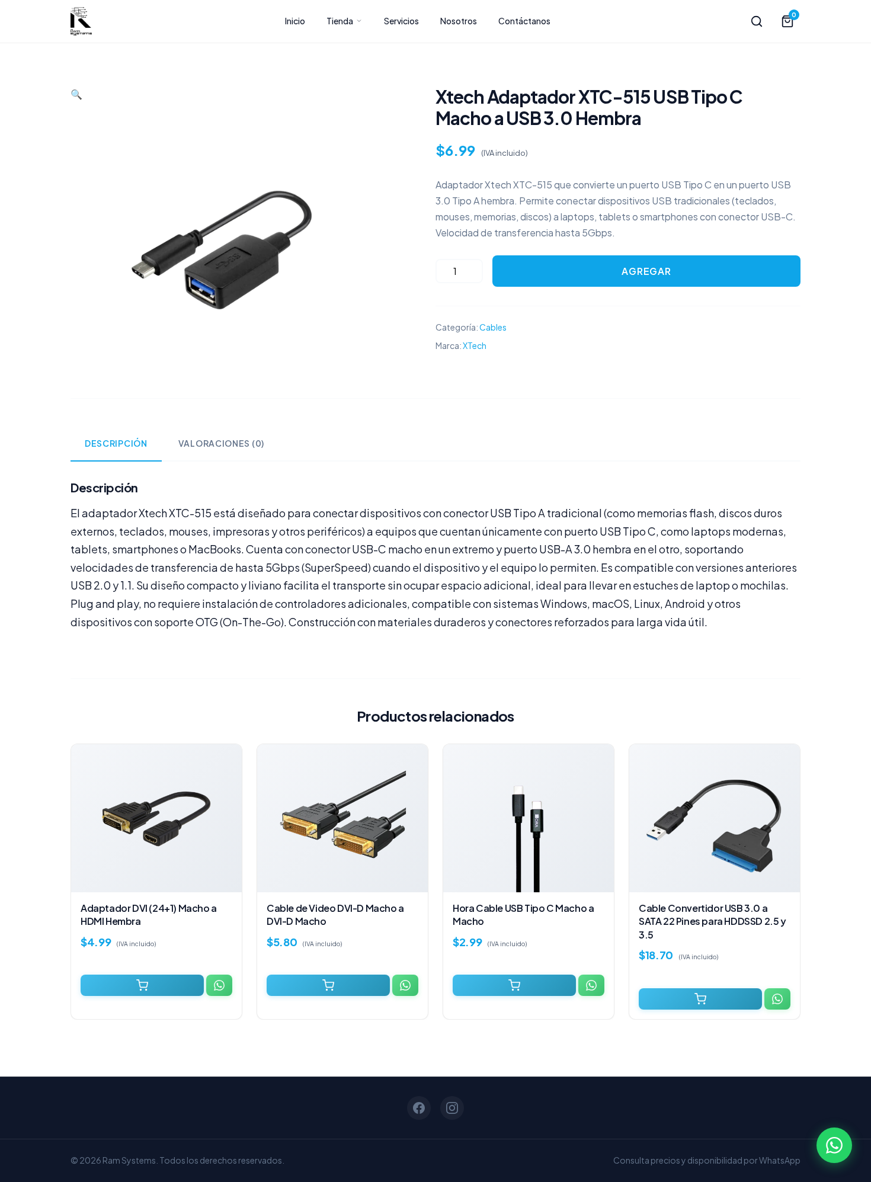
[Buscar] (757, 21)
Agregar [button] (142, 985)
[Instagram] (452, 1108)
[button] (76, 94)
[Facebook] (419, 1108)
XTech (474, 345)
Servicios (401, 20)
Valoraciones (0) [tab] (221, 443)
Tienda (340, 20)
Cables (493, 327)
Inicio (295, 20)
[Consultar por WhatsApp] (219, 985)
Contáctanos (524, 20)
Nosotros (458, 20)
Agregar (646, 271)
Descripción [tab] (116, 443)
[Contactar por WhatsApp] (834, 1145)
